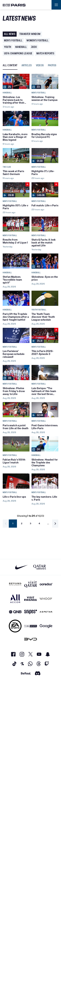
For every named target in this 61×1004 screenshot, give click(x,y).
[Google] (46, 626)
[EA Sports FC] (15, 626)
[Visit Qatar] (30, 584)
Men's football (13, 40)
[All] (15, 598)
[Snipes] (30, 612)
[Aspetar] (46, 612)
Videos (40, 65)
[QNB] (15, 612)
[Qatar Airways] (39, 567)
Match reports (45, 53)
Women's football (37, 40)
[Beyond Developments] (15, 584)
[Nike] (21, 567)
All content (10, 65)
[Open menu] (56, 5)
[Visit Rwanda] (30, 598)
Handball (21, 46)
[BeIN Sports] (30, 626)
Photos (52, 65)
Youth (7, 46)
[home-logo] (14, 5)
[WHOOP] (46, 598)
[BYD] (30, 639)
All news (9, 34)
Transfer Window (30, 34)
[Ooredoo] (46, 584)
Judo (34, 46)
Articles (27, 65)
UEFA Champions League (18, 53)
